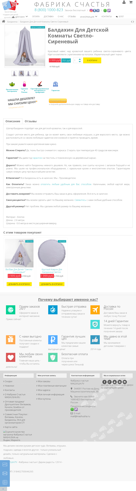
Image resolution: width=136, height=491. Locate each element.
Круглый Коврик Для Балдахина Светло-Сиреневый (52, 272)
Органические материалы (12, 90)
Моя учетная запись (47, 375)
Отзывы (31, 121)
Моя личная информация (51, 394)
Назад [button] (6, 46)
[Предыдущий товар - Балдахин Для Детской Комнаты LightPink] (131, 21)
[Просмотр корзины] (130, 2)
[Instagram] (125, 382)
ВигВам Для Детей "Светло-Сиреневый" (19, 271)
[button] (20, 16)
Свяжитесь (80, 199)
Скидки (8, 381)
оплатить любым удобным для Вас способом (66, 184)
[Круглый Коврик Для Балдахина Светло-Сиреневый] (51, 253)
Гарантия (56, 90)
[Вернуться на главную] (3, 21)
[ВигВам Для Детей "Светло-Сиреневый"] (19, 253)
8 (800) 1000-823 (49, 9)
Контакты (10, 390)
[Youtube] (114, 382)
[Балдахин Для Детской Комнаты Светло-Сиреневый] (14, 73)
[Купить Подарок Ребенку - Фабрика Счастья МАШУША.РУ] (10, 4)
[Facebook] (104, 382)
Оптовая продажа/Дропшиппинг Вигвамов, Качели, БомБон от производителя (18, 405)
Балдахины (12, 21)
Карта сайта (11, 427)
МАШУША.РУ (10, 462)
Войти (124, 2)
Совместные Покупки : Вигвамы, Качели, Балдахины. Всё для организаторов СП (16, 418)
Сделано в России (24, 90)
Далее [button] (43, 46)
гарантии (37, 157)
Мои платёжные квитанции (52, 385)
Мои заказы (44, 381)
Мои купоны (44, 398)
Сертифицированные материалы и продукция (40, 90)
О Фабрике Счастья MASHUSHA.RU (15, 396)
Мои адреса (44, 390)
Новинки (9, 385)
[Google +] (109, 382)
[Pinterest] (120, 382)
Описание (12, 121)
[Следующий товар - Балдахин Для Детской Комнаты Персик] (133, 21)
